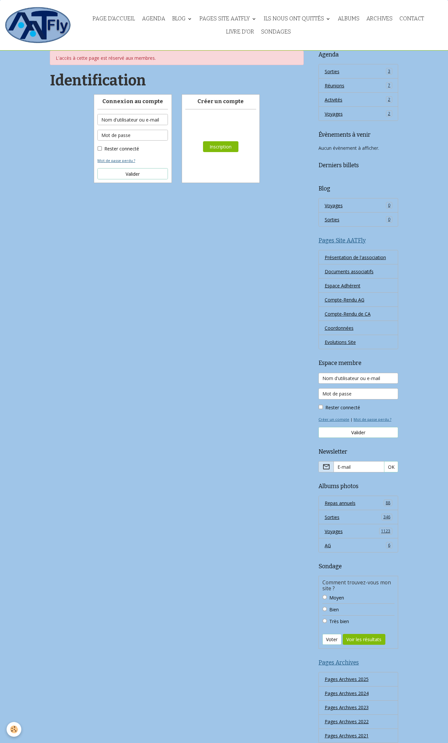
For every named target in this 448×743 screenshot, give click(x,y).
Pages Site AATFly (225, 18)
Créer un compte (333, 419)
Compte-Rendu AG (344, 300)
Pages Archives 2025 (347, 679)
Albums (348, 18)
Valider (133, 174)
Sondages (276, 31)
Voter (331, 639)
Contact (411, 18)
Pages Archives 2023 (347, 707)
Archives (379, 18)
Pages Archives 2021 (347, 735)
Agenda (153, 18)
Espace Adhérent (342, 285)
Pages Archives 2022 (347, 721)
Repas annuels (357, 503)
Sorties (357, 71)
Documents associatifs (349, 271)
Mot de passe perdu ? (116, 160)
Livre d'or (240, 31)
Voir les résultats (363, 639)
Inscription (221, 147)
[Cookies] (14, 729)
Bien (334, 609)
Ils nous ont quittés (294, 18)
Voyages (357, 114)
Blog (179, 18)
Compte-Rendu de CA (348, 314)
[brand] (38, 25)
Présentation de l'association (355, 257)
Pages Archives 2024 (347, 693)
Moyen (336, 598)
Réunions (357, 85)
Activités (357, 100)
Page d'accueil (113, 18)
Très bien (339, 621)
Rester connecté (121, 149)
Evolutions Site (340, 342)
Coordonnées (339, 328)
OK (391, 467)
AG (357, 545)
